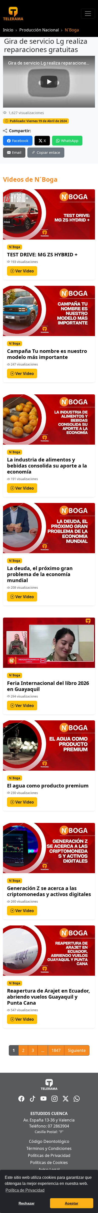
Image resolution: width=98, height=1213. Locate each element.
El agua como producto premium (48, 785)
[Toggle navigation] (88, 14)
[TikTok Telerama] (32, 1098)
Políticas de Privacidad (49, 1155)
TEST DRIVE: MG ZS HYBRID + (42, 254)
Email (16, 152)
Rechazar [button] (26, 1203)
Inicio (8, 30)
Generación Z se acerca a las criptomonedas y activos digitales (49, 891)
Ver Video (24, 271)
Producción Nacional (39, 30)
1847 (56, 1050)
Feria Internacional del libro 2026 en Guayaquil (48, 686)
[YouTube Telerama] (43, 1098)
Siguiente (77, 1050)
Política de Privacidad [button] (25, 1190)
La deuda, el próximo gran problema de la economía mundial (40, 574)
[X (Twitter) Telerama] (66, 1098)
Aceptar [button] (71, 1203)
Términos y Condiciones (49, 1148)
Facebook (20, 140)
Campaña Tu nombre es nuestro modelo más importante (47, 354)
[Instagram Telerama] (55, 1098)
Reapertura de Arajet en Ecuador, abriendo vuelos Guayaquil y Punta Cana (48, 996)
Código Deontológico (49, 1141)
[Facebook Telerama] (21, 1098)
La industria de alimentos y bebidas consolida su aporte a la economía (47, 465)
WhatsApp (69, 140)
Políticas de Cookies (49, 1162)
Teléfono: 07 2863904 (49, 1126)
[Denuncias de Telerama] (77, 1098)
